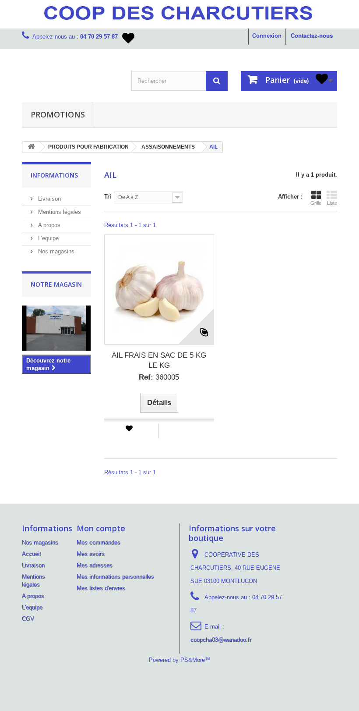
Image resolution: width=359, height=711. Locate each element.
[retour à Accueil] (31, 147)
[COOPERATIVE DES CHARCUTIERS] (70, 72)
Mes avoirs (91, 554)
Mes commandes (98, 542)
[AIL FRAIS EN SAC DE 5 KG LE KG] (159, 289)
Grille (315, 203)
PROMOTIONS (58, 114)
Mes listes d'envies (101, 588)
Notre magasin (56, 284)
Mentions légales (58, 212)
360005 (159, 377)
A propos (48, 225)
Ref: (146, 377)
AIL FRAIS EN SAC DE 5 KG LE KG (159, 360)
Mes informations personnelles (115, 576)
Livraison (48, 199)
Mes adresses (95, 565)
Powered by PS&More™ (180, 660)
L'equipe (47, 238)
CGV (28, 618)
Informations (54, 175)
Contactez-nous (312, 35)
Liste (332, 203)
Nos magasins (55, 251)
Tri (107, 196)
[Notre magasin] (56, 328)
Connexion (267, 35)
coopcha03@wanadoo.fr (220, 639)
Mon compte (101, 528)
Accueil (31, 554)
